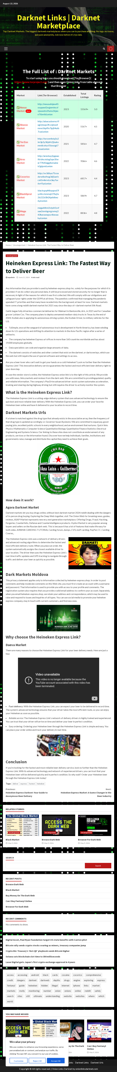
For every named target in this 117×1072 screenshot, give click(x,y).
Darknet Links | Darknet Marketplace (58, 22)
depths (56, 980)
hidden (44, 985)
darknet (33, 980)
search (10, 996)
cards (55, 975)
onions (67, 990)
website (68, 996)
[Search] (104, 48)
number (47, 990)
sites (20, 996)
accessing (22, 975)
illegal (55, 985)
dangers (21, 980)
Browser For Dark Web (94, 825)
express (23, 784)
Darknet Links (82, 1062)
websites (80, 996)
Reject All (37, 1061)
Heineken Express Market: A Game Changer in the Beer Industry (86, 792)
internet (65, 985)
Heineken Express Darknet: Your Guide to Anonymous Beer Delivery (27, 792)
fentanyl (11, 985)
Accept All (55, 1061)
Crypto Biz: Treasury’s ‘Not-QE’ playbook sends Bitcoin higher (37, 951)
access (10, 975)
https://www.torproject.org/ (31, 82)
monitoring (34, 990)
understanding (53, 996)
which (101, 996)
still (28, 996)
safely (98, 990)
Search (10, 857)
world (10, 1001)
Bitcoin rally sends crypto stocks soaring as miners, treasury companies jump (46, 945)
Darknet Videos (110, 49)
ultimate (38, 996)
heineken (40, 784)
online (78, 990)
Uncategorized (12, 256)
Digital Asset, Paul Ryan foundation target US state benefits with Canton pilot (46, 939)
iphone (76, 985)
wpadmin (11, 277)
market (96, 985)
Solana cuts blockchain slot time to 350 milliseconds (33, 956)
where (91, 996)
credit (10, 980)
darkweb (45, 980)
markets (11, 990)
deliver (15, 784)
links (86, 985)
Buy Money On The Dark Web (20, 895)
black (45, 975)
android (35, 975)
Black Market (22, 825)
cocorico (77, 975)
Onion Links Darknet (62, 1068)
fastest (32, 784)
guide (22, 985)
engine (77, 980)
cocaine (65, 975)
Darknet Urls (97, 1062)
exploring (88, 980)
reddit (88, 990)
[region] (37, 1051)
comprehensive (93, 975)
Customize (18, 1061)
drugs (67, 980)
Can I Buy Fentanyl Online (19, 901)
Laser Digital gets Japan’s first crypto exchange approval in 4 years (40, 962)
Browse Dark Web (58, 825)
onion (57, 990)
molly (22, 990)
